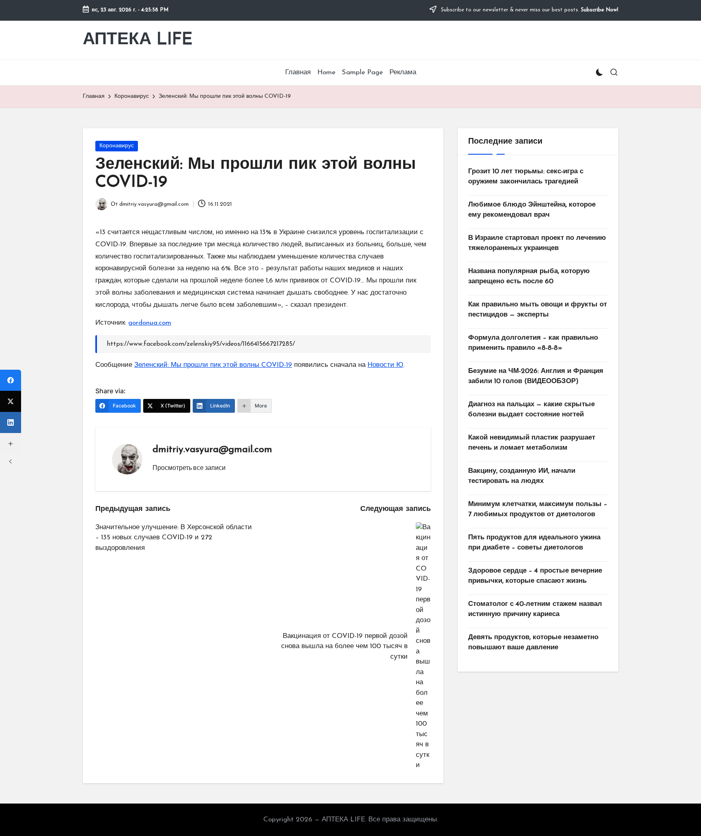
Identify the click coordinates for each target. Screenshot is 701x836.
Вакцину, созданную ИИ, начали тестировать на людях (521, 476)
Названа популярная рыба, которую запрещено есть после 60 (529, 276)
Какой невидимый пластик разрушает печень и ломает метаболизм (531, 443)
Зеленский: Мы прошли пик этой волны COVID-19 (213, 365)
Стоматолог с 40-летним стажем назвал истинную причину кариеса (535, 609)
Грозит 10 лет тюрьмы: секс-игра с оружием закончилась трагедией (525, 176)
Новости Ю (385, 365)
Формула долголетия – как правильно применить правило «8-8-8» (533, 343)
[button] (189, 467)
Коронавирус (116, 146)
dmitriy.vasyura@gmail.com (212, 450)
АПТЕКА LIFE (138, 40)
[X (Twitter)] (10, 401)
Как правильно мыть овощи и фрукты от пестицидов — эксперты (537, 310)
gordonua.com (149, 322)
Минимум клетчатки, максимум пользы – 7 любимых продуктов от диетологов (537, 509)
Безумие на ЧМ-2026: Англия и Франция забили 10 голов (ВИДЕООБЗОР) (535, 376)
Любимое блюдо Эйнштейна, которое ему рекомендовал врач (532, 210)
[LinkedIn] (10, 422)
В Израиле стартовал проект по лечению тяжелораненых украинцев (537, 243)
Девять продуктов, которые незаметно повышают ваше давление (533, 642)
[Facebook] (10, 380)
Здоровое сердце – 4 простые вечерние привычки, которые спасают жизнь (535, 576)
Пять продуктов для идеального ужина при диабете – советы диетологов (534, 543)
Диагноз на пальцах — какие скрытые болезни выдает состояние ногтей (531, 409)
